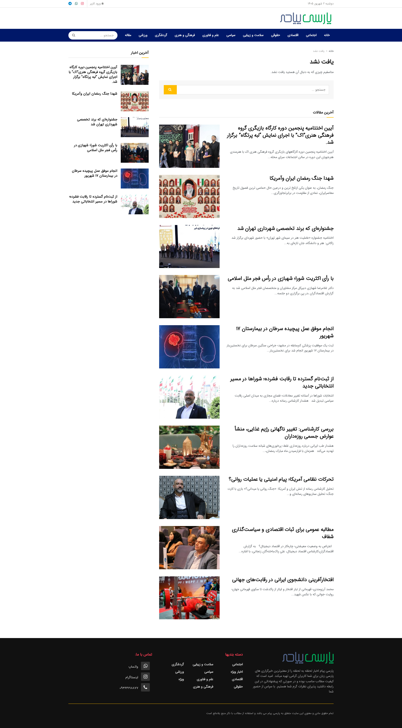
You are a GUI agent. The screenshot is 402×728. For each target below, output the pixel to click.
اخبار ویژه (237, 671)
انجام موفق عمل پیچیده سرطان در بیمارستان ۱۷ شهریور (285, 332)
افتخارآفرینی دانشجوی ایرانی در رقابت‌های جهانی (283, 580)
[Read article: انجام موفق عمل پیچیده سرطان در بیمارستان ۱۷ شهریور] (189, 346)
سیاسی (230, 35)
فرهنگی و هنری (185, 35)
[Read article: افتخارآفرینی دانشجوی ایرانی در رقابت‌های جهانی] (189, 597)
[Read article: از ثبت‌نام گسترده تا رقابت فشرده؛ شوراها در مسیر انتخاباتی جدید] (189, 397)
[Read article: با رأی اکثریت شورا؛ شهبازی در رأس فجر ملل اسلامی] (189, 296)
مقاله (128, 35)
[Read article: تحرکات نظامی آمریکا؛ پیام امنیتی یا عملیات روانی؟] (189, 497)
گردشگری (161, 35)
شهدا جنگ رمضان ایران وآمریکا (302, 178)
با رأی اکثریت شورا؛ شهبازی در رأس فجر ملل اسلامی (281, 278)
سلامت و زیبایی (253, 35)
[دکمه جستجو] (72, 35)
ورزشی (143, 35)
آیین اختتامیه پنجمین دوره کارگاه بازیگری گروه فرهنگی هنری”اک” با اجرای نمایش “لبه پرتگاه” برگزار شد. (280, 135)
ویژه (181, 679)
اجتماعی (311, 35)
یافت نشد (319, 51)
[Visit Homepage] (307, 18)
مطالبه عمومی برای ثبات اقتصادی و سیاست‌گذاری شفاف (283, 533)
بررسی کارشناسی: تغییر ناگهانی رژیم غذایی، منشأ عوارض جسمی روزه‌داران (284, 432)
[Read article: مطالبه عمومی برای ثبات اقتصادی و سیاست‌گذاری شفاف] (189, 547)
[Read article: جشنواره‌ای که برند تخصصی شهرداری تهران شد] (189, 246)
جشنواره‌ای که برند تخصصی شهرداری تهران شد (285, 228)
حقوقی (275, 35)
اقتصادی (293, 35)
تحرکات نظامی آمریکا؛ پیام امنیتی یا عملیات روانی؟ (281, 479)
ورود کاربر (96, 3)
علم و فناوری (210, 35)
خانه (327, 35)
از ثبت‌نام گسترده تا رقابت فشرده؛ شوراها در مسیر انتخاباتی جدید (282, 382)
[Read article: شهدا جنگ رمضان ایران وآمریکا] (189, 196)
